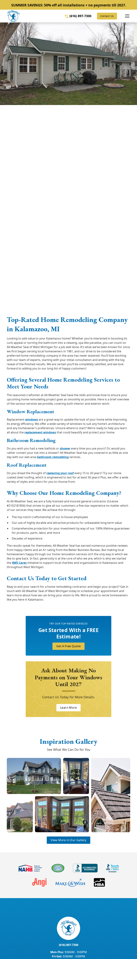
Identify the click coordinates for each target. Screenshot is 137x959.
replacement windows (40, 432)
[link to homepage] (13, 16)
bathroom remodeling (53, 457)
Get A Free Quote (68, 646)
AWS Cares (19, 563)
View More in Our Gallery (68, 840)
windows (31, 419)
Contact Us (107, 16)
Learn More (68, 708)
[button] (123, 16)
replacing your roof (60, 473)
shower (65, 448)
